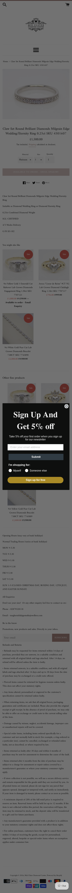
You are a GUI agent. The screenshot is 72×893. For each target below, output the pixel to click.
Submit (36, 456)
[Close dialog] (66, 406)
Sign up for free (35, 480)
